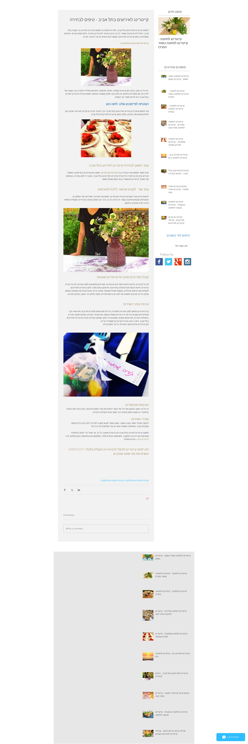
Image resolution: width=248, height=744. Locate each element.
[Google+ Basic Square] (178, 261)
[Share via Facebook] (64, 490)
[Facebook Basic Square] (159, 261)
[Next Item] (185, 26)
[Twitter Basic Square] (168, 261)
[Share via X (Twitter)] (71, 490)
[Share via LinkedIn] (79, 490)
